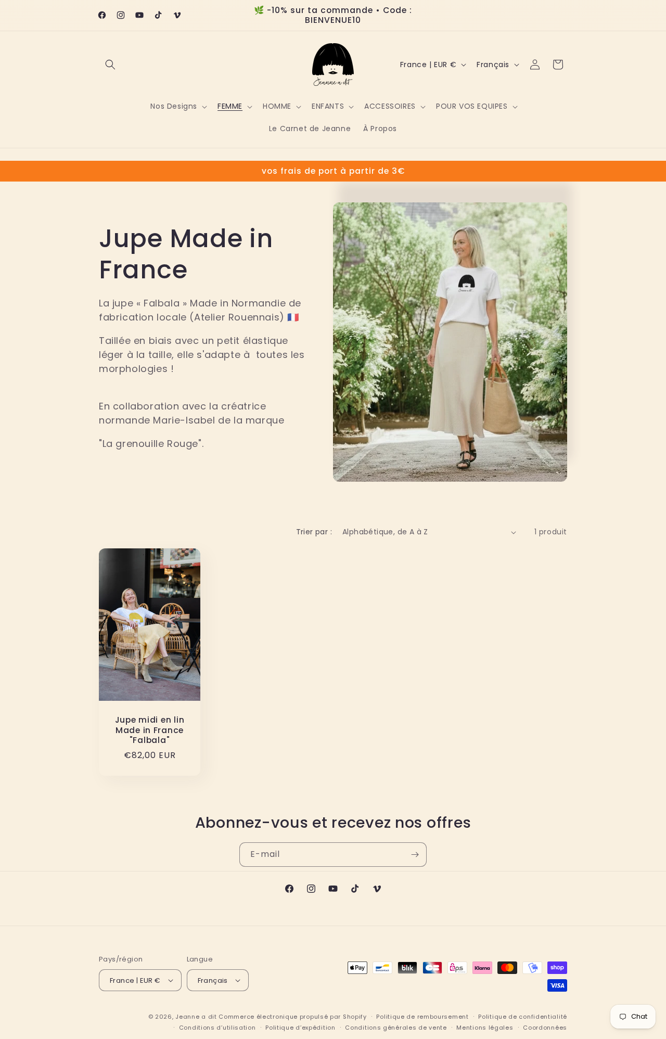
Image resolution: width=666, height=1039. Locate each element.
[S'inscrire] (414, 854)
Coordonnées (545, 1027)
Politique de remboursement (422, 1016)
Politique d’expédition (300, 1027)
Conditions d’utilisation (217, 1027)
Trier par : (314, 532)
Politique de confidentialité (522, 1016)
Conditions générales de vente (395, 1027)
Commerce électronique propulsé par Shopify (292, 1016)
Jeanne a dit (195, 1016)
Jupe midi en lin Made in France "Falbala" (150, 730)
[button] (110, 64)
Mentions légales (484, 1027)
